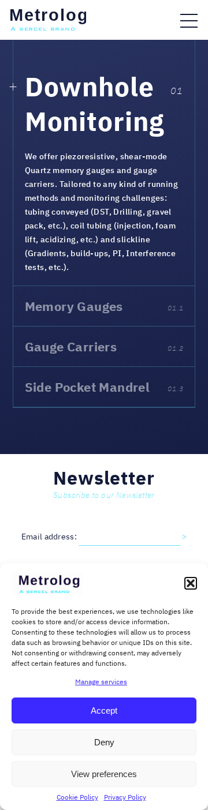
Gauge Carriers (104, 346)
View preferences (104, 774)
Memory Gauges (104, 306)
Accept (104, 710)
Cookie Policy (77, 797)
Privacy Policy (125, 797)
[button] (190, 583)
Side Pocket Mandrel (104, 386)
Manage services (101, 681)
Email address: (50, 536)
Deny (104, 742)
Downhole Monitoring (94, 103)
